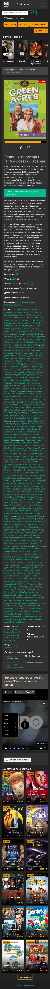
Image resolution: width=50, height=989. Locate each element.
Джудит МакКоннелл (13, 385)
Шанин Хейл (21, 548)
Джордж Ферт (35, 375)
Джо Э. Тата (28, 385)
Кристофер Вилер (12, 614)
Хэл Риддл (25, 521)
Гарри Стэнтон (10, 505)
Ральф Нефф (31, 524)
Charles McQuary (35, 619)
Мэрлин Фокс (10, 640)
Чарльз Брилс (38, 491)
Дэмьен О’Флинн (26, 500)
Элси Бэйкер (29, 608)
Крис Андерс (35, 581)
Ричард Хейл (23, 383)
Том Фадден (29, 391)
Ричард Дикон (10, 328)
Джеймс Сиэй (38, 445)
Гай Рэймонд (10, 345)
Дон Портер (32, 331)
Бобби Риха (23, 578)
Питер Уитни (9, 336)
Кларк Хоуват (20, 524)
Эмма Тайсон (10, 589)
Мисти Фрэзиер (23, 589)
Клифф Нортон (10, 478)
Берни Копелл (33, 345)
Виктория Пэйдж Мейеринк (25, 540)
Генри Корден (24, 358)
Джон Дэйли (28, 366)
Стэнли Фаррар (11, 546)
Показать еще (25, 977)
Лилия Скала (10, 375)
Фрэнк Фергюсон (35, 421)
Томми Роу (16, 606)
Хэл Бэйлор (36, 320)
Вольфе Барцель (11, 434)
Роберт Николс (34, 399)
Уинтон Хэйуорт (35, 372)
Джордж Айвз (21, 481)
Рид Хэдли (21, 413)
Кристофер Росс (33, 595)
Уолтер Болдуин (11, 500)
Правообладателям (25, 985)
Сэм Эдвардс (30, 527)
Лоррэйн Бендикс (21, 559)
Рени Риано (18, 334)
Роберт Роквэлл (34, 339)
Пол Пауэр (9, 448)
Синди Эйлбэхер (29, 557)
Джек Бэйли (14, 415)
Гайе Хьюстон (34, 603)
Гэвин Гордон (17, 391)
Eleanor (24, 619)
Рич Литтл (23, 453)
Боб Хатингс (36, 353)
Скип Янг (8, 597)
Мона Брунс (15, 557)
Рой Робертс (25, 320)
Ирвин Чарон (15, 402)
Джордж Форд (24, 505)
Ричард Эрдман (32, 377)
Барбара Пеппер (20, 456)
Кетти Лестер (18, 527)
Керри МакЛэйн (36, 486)
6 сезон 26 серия (11, 656)
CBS (15, 648)
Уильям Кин (24, 437)
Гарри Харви (9, 516)
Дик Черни (28, 461)
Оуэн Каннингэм (32, 597)
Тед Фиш (17, 600)
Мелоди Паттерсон (22, 429)
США (14, 279)
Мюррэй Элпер (32, 443)
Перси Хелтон (39, 323)
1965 (18, 274)
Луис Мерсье (10, 497)
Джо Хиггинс (25, 434)
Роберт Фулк (22, 486)
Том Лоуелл (36, 358)
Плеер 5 (29, 692)
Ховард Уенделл (11, 323)
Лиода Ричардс (11, 453)
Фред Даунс (20, 595)
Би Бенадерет (26, 356)
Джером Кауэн (19, 331)
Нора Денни (15, 388)
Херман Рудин (36, 494)
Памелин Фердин (12, 315)
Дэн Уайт (36, 434)
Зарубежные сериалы (27, 302)
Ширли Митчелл (17, 532)
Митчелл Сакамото (32, 611)
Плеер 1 (8, 692)
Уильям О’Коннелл (28, 315)
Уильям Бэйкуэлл (12, 380)
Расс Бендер (37, 505)
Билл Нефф (19, 407)
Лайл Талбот (9, 432)
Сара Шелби (18, 464)
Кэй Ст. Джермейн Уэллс (19, 543)
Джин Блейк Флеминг (20, 475)
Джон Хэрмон (38, 415)
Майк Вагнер (10, 494)
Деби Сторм (16, 426)
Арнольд (18, 364)
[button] (13, 667)
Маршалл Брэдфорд (26, 459)
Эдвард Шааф (10, 584)
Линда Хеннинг (35, 568)
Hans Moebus (36, 451)
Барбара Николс (28, 388)
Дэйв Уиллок (16, 396)
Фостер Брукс (10, 383)
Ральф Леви (15, 635)
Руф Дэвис (28, 538)
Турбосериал (24, 4)
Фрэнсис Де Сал (11, 508)
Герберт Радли (10, 451)
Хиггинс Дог (15, 619)
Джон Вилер (20, 489)
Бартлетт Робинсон (34, 317)
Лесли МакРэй (22, 494)
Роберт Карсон (28, 426)
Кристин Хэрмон (36, 578)
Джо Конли (9, 568)
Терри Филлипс (26, 551)
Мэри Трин (15, 491)
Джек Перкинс (25, 445)
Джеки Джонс (30, 562)
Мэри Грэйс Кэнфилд (33, 334)
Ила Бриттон (25, 592)
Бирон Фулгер (34, 423)
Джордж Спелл (33, 483)
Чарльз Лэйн (29, 407)
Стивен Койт (9, 326)
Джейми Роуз (28, 402)
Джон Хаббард (10, 440)
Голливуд (17, 305)
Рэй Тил (19, 336)
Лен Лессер (9, 361)
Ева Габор (28, 342)
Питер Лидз (34, 432)
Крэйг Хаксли (10, 486)
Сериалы (8, 305)
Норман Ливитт (11, 445)
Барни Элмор (16, 513)
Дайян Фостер (21, 568)
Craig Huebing (37, 519)
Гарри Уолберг (33, 489)
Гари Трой (8, 524)
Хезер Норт (17, 309)
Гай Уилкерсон (16, 366)
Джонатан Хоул (34, 481)
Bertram (16, 592)
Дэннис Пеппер (11, 551)
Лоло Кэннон (19, 597)
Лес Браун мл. (34, 573)
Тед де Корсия (25, 323)
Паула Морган (10, 581)
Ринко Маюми (16, 616)
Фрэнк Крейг (28, 513)
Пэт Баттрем (32, 347)
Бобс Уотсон (22, 584)
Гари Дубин (31, 530)
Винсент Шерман (11, 637)
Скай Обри (18, 608)
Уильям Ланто (35, 383)
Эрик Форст (9, 489)
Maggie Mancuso (20, 554)
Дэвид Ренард (19, 530)
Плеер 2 (18, 692)
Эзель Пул (39, 513)
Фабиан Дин (9, 548)
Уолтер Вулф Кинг (17, 410)
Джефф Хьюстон (20, 573)
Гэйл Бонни (26, 491)
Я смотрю (41, 696)
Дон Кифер (21, 345)
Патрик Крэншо (19, 350)
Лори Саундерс (25, 546)
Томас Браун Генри (36, 448)
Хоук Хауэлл (9, 423)
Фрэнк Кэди (23, 312)
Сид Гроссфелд (16, 611)
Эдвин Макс (33, 453)
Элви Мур (31, 361)
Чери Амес (33, 584)
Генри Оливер (28, 472)
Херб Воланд (30, 464)
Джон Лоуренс (22, 326)
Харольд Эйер (16, 369)
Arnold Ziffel (9, 622)
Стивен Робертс (11, 437)
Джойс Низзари (38, 521)
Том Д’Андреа (39, 546)
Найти (32, 13)
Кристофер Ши (10, 358)
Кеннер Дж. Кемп (11, 353)
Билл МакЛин (19, 483)
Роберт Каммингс (19, 399)
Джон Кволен (22, 375)
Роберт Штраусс (11, 320)
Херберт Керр (22, 587)
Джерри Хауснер (30, 369)
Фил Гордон (32, 535)
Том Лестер (21, 361)
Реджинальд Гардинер (14, 377)
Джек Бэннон (35, 312)
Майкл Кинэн (30, 532)
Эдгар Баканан (10, 459)
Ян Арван (39, 516)
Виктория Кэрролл (31, 309)
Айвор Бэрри (26, 380)
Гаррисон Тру (36, 576)
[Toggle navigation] (43, 4)
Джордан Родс (21, 372)
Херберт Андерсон (36, 456)
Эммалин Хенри (30, 394)
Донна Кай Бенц (11, 418)
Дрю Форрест (35, 587)
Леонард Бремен (34, 497)
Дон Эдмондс (25, 508)
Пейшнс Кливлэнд (19, 404)
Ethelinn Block (36, 565)
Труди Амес (9, 510)
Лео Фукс (36, 380)
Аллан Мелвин (10, 312)
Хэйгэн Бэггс (16, 472)
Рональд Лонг (19, 443)
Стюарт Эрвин (38, 429)
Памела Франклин (19, 421)
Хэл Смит (37, 356)
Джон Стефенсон (12, 356)
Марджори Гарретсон (20, 565)
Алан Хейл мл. (18, 317)
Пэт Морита (25, 353)
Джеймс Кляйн (23, 519)
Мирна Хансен (27, 614)
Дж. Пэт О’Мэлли (33, 350)
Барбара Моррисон (26, 478)
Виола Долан (33, 554)
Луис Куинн (37, 508)
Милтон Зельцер (19, 347)
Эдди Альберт (24, 328)
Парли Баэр (21, 339)
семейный (26, 283)
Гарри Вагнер (37, 543)
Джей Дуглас (23, 581)
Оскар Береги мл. (33, 502)
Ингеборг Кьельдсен (25, 516)
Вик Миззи (20, 622)
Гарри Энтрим (10, 519)
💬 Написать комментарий (17, 760)
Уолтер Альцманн (17, 502)
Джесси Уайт (33, 404)
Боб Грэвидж (19, 467)
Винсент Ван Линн (12, 521)
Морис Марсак (16, 461)
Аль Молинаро (33, 548)
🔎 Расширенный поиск (13, 18)
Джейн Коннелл (38, 475)
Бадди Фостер (20, 448)
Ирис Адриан (21, 423)
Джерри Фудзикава (26, 440)
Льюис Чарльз (10, 578)
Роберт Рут (19, 538)
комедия (14, 283)
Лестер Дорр (24, 451)
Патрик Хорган (30, 336)
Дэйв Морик (28, 616)
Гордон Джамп (17, 470)
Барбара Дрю (23, 576)
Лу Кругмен (18, 562)
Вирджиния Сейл (25, 570)
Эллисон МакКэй (19, 535)
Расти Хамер (27, 600)
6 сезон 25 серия (11, 662)
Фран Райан (26, 415)
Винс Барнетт (16, 394)
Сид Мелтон (28, 364)
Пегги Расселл (28, 606)
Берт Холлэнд (21, 603)
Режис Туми (31, 410)
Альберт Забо (10, 576)
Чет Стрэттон (32, 467)
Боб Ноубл (21, 497)
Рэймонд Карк (10, 570)
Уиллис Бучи (28, 396)
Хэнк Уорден (35, 326)
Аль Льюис (18, 342)
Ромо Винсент (22, 432)
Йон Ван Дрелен (26, 418)
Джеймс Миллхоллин (24, 510)
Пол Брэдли (32, 413)
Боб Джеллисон (31, 470)
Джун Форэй (38, 342)
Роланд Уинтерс (37, 437)
